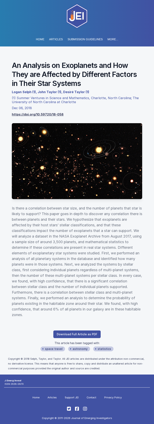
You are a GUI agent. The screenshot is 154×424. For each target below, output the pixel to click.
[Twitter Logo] (69, 408)
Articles (56, 39)
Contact (91, 397)
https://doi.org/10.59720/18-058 (38, 114)
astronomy (80, 348)
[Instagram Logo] (85, 408)
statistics (104, 348)
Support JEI (72, 397)
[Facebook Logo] (77, 408)
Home (40, 39)
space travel (54, 348)
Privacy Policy (113, 397)
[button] (85, 39)
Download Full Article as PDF (77, 334)
